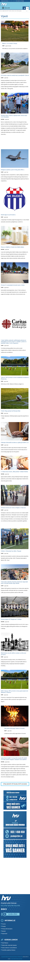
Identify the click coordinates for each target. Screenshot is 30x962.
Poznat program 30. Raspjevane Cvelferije (11, 619)
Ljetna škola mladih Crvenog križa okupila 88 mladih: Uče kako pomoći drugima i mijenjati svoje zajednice (14, 758)
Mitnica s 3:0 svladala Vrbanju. (9, 43)
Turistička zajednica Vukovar (8, 950)
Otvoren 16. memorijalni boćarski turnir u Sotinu (13, 285)
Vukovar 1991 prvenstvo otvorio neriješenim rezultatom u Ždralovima (15, 378)
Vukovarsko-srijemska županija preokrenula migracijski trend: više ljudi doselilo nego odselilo (14, 582)
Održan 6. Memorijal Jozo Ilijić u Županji (11, 551)
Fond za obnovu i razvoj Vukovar (9, 948)
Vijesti (2, 77)
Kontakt (18, 1)
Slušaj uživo (12, 914)
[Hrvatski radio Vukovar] (4, 4)
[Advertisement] (15, 143)
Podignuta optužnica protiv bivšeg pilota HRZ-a (12, 169)
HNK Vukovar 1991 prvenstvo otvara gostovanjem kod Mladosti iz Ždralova (14, 691)
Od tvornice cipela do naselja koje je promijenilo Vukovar (15, 75)
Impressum (4, 933)
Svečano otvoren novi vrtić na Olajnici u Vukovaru (13, 507)
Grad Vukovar (5, 943)
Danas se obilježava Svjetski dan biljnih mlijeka (12, 247)
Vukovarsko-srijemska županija (9, 945)
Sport (3, 45)
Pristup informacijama (7, 929)
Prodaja (22, 1)
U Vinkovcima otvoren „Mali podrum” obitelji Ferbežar (14, 471)
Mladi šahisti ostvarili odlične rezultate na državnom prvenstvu (13, 653)
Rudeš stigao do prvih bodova (8, 214)
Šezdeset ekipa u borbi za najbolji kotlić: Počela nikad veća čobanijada (14, 116)
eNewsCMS (25, 956)
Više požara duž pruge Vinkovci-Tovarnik (14, 728)
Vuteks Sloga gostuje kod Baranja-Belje (10, 411)
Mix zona (2, 119)
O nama (4, 924)
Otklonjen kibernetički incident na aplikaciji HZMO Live (15, 442)
